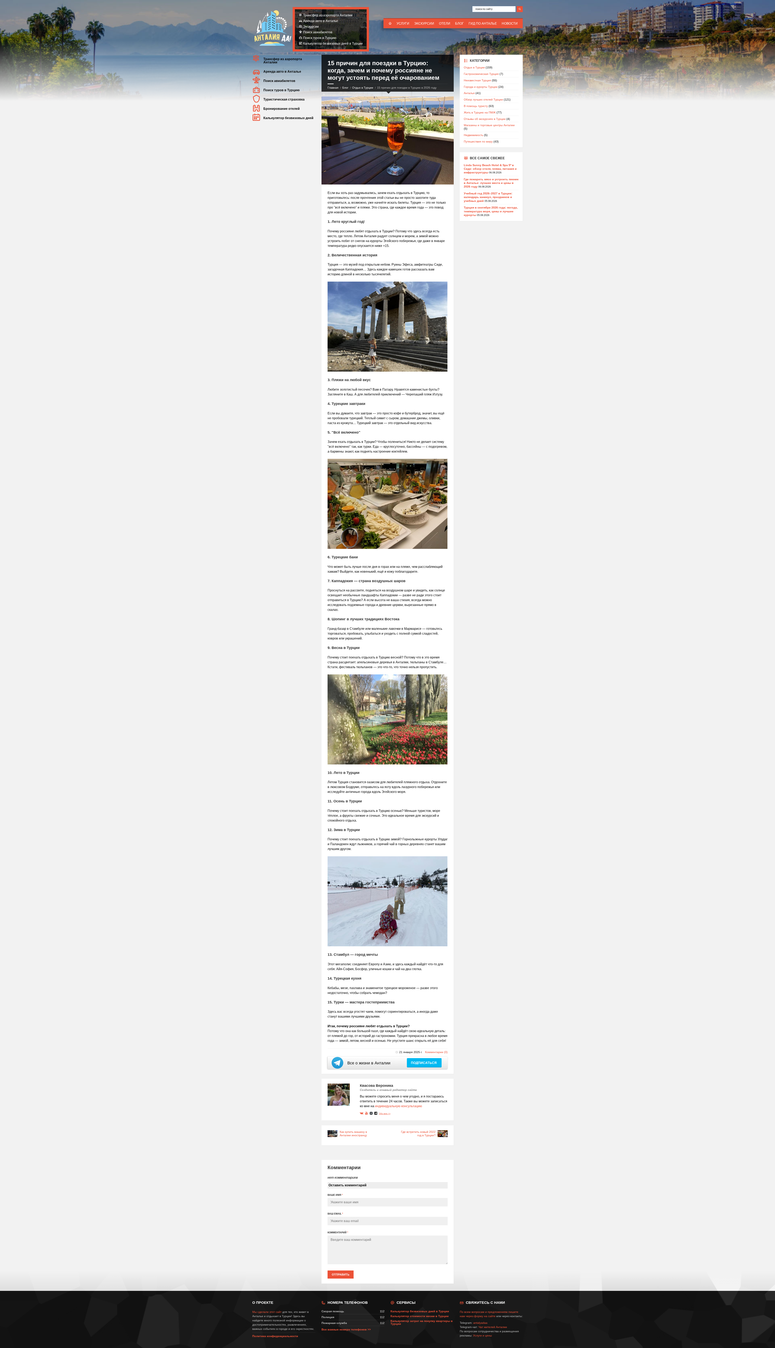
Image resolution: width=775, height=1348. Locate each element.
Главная (333, 87)
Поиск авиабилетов (317, 32)
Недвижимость (473, 135)
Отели (444, 23)
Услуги (403, 23)
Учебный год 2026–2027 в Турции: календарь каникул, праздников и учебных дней (488, 197)
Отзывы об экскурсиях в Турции (485, 119)
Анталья (469, 93)
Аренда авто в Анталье (320, 21)
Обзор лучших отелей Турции (483, 99)
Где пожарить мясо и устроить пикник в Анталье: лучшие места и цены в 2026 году (491, 183)
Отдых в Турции (362, 87)
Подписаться (424, 1063)
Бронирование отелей (281, 108)
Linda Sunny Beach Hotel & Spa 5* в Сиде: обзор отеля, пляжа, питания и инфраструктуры (490, 169)
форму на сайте (484, 1316)
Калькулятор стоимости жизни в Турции (420, 1316)
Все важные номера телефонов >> (346, 1329)
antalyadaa (480, 1322)
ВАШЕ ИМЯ (335, 1195)
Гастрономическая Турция (481, 73)
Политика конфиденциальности (275, 1336)
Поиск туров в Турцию (319, 38)
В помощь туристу (476, 106)
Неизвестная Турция (477, 80)
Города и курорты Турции (480, 86)
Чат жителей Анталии (493, 1327)
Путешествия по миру (478, 141)
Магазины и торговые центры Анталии (489, 125)
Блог (459, 23)
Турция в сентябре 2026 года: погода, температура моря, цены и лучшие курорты (491, 211)
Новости (510, 23)
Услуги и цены (482, 1335)
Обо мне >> (385, 1113)
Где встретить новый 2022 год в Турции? (418, 1133)
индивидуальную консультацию (398, 1106)
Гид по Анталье (483, 23)
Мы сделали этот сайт (267, 1311)
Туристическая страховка (284, 99)
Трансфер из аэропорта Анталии (327, 15)
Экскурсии (424, 23)
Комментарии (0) (436, 1052)
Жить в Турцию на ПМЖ (480, 112)
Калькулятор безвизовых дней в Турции (333, 43)
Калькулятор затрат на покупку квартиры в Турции (422, 1322)
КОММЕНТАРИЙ (338, 1232)
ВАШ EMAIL (335, 1213)
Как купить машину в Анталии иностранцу (353, 1133)
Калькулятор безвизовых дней (288, 118)
